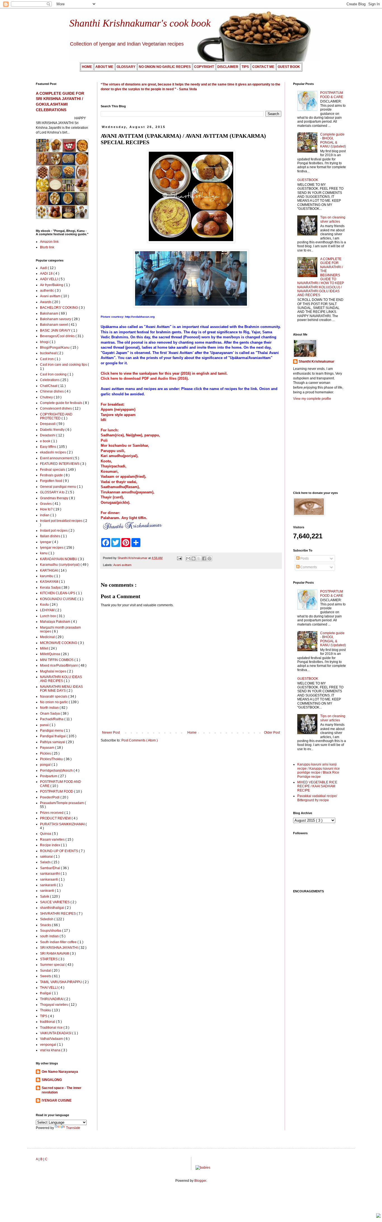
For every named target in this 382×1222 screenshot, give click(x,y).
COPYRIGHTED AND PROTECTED (56, 416)
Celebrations (50, 380)
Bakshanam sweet (54, 325)
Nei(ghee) (134, 435)
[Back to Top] (378, 1216)
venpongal (48, 1045)
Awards (46, 302)
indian (45, 515)
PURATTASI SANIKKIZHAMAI (63, 824)
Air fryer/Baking (52, 285)
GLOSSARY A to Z (54, 492)
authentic (47, 291)
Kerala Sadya (51, 587)
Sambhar (140, 445)
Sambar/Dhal (50, 868)
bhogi (44, 342)
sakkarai (47, 857)
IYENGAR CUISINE (57, 1100)
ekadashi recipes (53, 452)
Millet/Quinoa (50, 654)
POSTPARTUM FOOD (57, 791)
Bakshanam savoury (56, 319)
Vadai (105, 482)
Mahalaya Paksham (55, 622)
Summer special (52, 965)
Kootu (106, 461)
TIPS (44, 1016)
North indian (50, 708)
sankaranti (48, 885)
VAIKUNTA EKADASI (56, 1033)
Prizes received (52, 813)
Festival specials (53, 470)
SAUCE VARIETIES (55, 902)
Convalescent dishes (56, 408)
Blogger (200, 1181)
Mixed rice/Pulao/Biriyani (59, 665)
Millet (44, 648)
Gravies (46, 504)
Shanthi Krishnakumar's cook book (140, 23)
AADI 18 (46, 273)
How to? (46, 509)
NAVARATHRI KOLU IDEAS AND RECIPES (61, 679)
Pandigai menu (52, 731)
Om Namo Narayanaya (60, 1072)
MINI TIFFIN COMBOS (57, 660)
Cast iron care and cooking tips (64, 365)
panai (44, 725)
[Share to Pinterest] (209, 558)
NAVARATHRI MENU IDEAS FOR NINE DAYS (61, 689)
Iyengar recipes (52, 548)
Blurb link (47, 247)
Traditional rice (51, 1028)
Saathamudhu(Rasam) (120, 487)
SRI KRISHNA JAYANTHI (59, 948)
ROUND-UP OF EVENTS (59, 851)
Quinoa (46, 834)
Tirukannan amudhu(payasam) (127, 492)
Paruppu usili (112, 451)
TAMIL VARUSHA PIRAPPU (61, 982)
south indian (50, 936)
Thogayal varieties (54, 1005)
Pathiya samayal (53, 742)
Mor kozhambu (114, 445)
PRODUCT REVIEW (56, 818)
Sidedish (47, 919)
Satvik (45, 896)
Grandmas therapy (54, 498)
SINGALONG (52, 1080)
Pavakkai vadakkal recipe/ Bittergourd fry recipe (317, 798)
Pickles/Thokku (52, 759)
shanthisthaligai (52, 908)
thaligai (46, 993)
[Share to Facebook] (204, 558)
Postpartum (49, 776)
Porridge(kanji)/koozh (57, 770)
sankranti (47, 891)
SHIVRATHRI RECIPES (58, 914)
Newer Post (111, 732)
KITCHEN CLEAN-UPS (58, 593)
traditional (48, 1022)
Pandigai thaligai (53, 736)
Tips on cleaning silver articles (332, 219)
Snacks (46, 925)
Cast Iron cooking (53, 374)
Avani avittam (122, 565)
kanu (44, 553)
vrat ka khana (50, 1050)
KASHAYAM (49, 582)
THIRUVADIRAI (52, 999)
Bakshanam (49, 313)
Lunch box (48, 616)
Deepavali (48, 424)
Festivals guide (52, 475)
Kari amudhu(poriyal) (119, 456)
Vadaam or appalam (118, 476)
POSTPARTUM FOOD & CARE (331, 95)
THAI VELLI (49, 988)
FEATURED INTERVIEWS (60, 464)
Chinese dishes (52, 391)
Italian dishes (50, 536)
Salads (45, 862)
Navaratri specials (54, 696)
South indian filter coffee (58, 942)
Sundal (46, 971)
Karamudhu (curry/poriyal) (60, 565)
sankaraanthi (50, 874)
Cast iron (47, 359)
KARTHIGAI (49, 570)
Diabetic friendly (52, 430)
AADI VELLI (49, 279)
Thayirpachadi (113, 466)
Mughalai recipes (53, 671)
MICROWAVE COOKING (59, 643)
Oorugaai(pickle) (115, 502)
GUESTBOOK (307, 180)
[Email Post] (179, 558)
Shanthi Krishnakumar (316, 361)
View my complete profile (312, 399)
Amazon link (49, 242)
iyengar (46, 542)
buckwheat (48, 353)
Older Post (272, 732)
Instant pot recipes (54, 530)
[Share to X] (199, 558)
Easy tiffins (48, 447)
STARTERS (49, 959)
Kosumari (109, 471)
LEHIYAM (47, 610)
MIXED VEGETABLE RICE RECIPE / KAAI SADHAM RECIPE (317, 786)
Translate (73, 1128)
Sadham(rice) (112, 435)
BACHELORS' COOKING (59, 308)
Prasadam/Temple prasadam (62, 803)
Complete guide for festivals (61, 403)
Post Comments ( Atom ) (139, 740)
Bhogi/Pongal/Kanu (55, 348)
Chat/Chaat (49, 386)
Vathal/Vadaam (52, 1039)
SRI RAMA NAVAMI (55, 953)
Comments (308, 567)
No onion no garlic (54, 702)
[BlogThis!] (193, 558)
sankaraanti (49, 879)
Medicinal (48, 637)
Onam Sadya (50, 713)
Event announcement (56, 458)
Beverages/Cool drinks (58, 336)
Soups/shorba (51, 931)
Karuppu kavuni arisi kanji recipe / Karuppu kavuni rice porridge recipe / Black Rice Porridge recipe (318, 770)
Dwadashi (48, 435)
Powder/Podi (50, 797)
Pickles (46, 753)
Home (192, 732)
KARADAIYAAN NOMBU (59, 559)
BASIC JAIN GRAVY (55, 330)
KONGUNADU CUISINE (58, 599)
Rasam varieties (52, 839)
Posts (304, 558)
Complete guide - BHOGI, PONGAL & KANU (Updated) (333, 140)
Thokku (46, 1010)
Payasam (47, 748)
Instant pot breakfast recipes (61, 521)
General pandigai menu (58, 487)
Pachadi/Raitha (52, 719)
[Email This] (188, 558)
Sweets (46, 976)
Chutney (47, 397)
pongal (45, 765)
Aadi (44, 268)
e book (45, 441)
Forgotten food (51, 481)
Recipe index (50, 845)
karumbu (47, 576)
